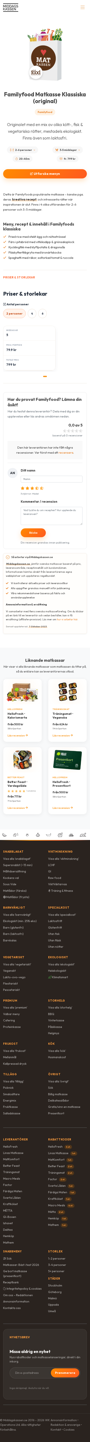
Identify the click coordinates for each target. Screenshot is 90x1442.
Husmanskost (57, 1057)
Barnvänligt (14, 907)
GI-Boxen (9, 1217)
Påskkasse (55, 1027)
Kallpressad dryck (15, 1064)
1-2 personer (57, 1258)
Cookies (69, 1429)
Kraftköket (10, 1204)
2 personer (14, 313)
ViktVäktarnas (57, 884)
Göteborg (55, 1292)
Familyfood (45, 112)
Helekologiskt (57, 971)
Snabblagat (13, 851)
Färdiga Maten (12, 1191)
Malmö (52, 1298)
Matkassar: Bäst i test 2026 (21, 1265)
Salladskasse (11, 1113)
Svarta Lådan (12, 1198)
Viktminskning (60, 851)
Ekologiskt (58, 957)
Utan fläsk (54, 940)
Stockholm (55, 1285)
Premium (10, 1000)
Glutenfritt (55, 927)
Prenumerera (65, 1373)
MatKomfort (11, 1159)
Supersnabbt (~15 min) (17, 865)
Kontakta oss (12, 1308)
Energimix (9, 1100)
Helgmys (53, 1033)
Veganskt (9, 971)
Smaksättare (11, 1094)
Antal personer (17, 304)
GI (49, 871)
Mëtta (56, 1212)
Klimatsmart (59, 977)
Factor (7, 1185)
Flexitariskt (10, 983)
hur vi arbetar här (67, 619)
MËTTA (7, 1210)
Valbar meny (11, 1014)
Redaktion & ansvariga (65, 1425)
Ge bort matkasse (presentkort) (15, 1273)
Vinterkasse (56, 1020)
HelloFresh (10, 1146)
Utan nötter (55, 947)
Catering (9, 1020)
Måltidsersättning (14, 871)
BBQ (51, 1014)
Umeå (52, 1311)
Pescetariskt (11, 990)
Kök (51, 1043)
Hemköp (8, 1236)
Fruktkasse (10, 1107)
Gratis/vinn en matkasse (64, 1107)
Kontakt (56, 1429)
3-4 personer (57, 1265)
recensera (66, 453)
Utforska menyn (47, 174)
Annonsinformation (16, 1301)
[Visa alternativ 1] (45, 376)
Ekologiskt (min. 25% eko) (20, 921)
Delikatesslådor (58, 1100)
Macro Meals (11, 1178)
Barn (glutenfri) (13, 927)
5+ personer (56, 1271)
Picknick (8, 1088)
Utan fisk (54, 934)
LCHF (51, 865)
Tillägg (10, 1074)
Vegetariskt (13, 957)
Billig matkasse (58, 1094)
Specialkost (58, 907)
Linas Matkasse (13, 1153)
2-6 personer (23, 150)
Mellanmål (9, 1057)
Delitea (8, 1230)
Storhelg (56, 1000)
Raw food (54, 878)
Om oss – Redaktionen (18, 1295)
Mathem (8, 1242)
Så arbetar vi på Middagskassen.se (32, 557)
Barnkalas (10, 940)
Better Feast (11, 1166)
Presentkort (56, 1113)
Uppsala (53, 1304)
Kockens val (11, 878)
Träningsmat (11, 1172)
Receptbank (11, 1282)
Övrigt (54, 1074)
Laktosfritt (55, 921)
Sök (50, 1088)
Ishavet (8, 1223)
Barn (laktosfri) (13, 934)
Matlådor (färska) (15, 891)
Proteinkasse (12, 1027)
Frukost (10, 1043)
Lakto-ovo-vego (14, 977)
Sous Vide (9, 884)
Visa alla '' (17, 859)
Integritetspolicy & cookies (24, 1288)
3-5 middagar (68, 150)
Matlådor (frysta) (17, 897)
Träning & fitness (61, 891)
